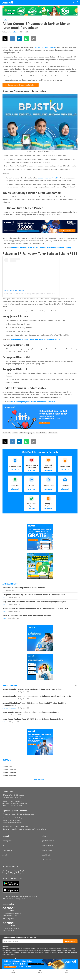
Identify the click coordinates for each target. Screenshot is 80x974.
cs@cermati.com (16, 805)
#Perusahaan (53, 433)
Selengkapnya (39, 779)
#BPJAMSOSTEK (41, 433)
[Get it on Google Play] (40, 883)
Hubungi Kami (7, 850)
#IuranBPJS (6, 433)
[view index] (75, 685)
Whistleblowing (46, 855)
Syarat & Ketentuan (48, 841)
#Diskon (15, 433)
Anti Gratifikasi (46, 860)
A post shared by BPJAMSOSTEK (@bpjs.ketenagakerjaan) (23, 293)
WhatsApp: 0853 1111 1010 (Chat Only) (15, 826)
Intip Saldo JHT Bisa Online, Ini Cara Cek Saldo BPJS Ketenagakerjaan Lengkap (41, 248)
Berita (4, 20)
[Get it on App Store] (40, 890)
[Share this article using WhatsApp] (26, 38)
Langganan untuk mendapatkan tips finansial (19, 938)
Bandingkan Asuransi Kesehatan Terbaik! (19, 85)
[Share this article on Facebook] (12, 38)
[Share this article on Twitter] (5, 38)
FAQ (3, 845)
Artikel (4, 855)
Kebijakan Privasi (47, 845)
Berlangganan (70, 941)
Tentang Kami (6, 841)
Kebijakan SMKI (47, 850)
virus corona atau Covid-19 (45, 47)
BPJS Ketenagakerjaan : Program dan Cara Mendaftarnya (33, 402)
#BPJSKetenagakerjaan (27, 433)
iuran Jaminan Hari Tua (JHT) (48, 178)
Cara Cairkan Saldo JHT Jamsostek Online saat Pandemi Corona (35, 339)
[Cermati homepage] (10, 959)
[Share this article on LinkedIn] (19, 38)
